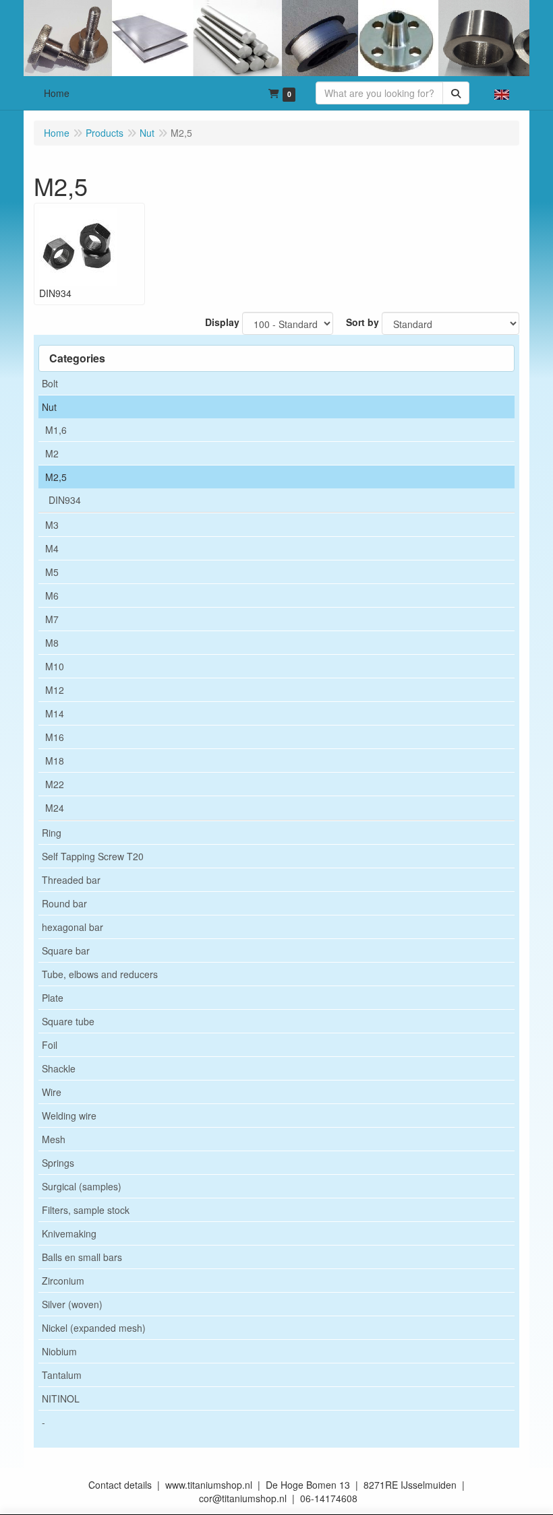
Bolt (50, 383)
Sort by (362, 322)
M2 (52, 453)
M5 (52, 572)
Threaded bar (71, 880)
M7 (52, 619)
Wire (51, 1092)
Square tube (68, 1021)
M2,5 (56, 477)
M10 (54, 666)
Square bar (66, 950)
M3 (52, 524)
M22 (54, 784)
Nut (49, 407)
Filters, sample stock (85, 1210)
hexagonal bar (72, 927)
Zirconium (63, 1280)
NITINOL (61, 1398)
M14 (54, 713)
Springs (58, 1162)
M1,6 (56, 430)
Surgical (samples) (81, 1186)
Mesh (53, 1139)
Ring (51, 832)
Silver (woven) (72, 1304)
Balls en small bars (82, 1257)
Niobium (59, 1351)
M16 (54, 737)
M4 (52, 548)
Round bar (64, 903)
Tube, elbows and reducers (100, 974)
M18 (54, 760)
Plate (52, 997)
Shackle (59, 1068)
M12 (54, 690)
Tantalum (62, 1375)
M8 (52, 642)
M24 (54, 807)
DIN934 (65, 500)
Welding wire (69, 1115)
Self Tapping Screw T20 (93, 856)
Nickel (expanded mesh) (94, 1327)
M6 (52, 595)
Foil (49, 1045)
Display (222, 322)
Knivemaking (69, 1233)
